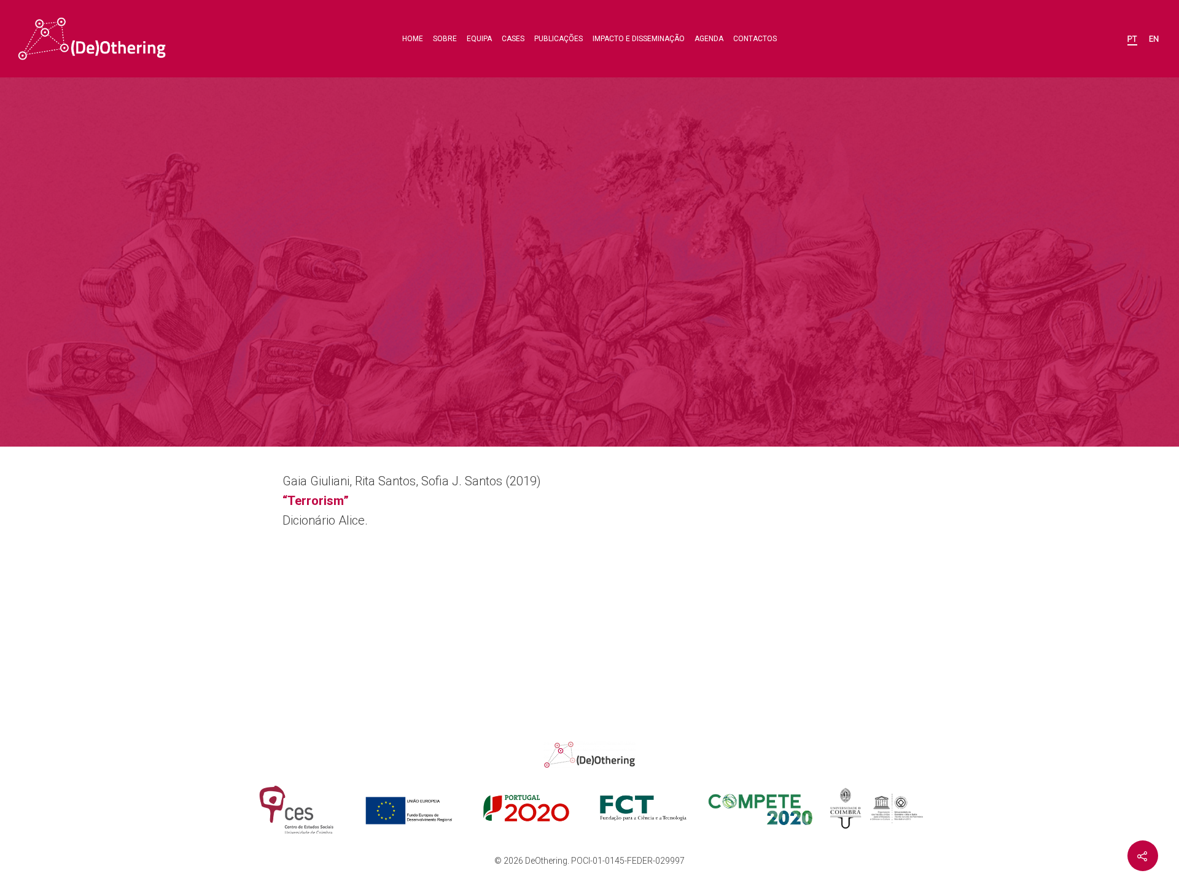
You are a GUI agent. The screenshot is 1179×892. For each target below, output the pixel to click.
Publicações (558, 38)
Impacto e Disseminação (639, 38)
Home (412, 38)
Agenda (709, 38)
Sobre (445, 38)
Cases (513, 38)
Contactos (755, 38)
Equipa (479, 38)
